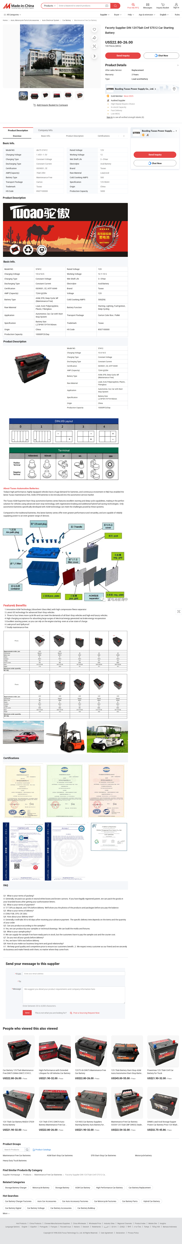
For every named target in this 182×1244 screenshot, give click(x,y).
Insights (163, 1223)
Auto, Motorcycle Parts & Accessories (25, 20)
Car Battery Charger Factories (18, 1201)
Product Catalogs (43, 1149)
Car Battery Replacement (140, 1187)
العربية (106, 1226)
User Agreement (107, 1233)
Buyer (116, 14)
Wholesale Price (95, 1223)
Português (44, 1226)
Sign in (176, 7)
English (24, 1226)
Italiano (77, 1226)
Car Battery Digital (13, 1208)
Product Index (140, 1223)
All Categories (13, 14)
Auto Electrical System (50, 20)
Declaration (120, 1233)
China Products (35, 1223)
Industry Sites (109, 1223)
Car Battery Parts (129, 1201)
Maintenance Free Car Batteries (17, 1155)
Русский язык (65, 1226)
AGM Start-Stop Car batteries (60, 1155)
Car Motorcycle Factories (105, 1201)
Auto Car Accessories (46, 1201)
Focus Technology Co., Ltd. (72, 1233)
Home (5, 20)
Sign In (110, 117)
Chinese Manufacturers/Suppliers (57, 1223)
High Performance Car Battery (109, 1187)
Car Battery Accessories (61, 1208)
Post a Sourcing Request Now (85, 1012)
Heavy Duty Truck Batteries (15, 1160)
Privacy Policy (133, 1233)
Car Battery (66, 20)
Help (130, 14)
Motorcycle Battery (41, 1187)
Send (27, 1012)
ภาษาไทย (137, 1226)
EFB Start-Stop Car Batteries (103, 1155)
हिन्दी (129, 1226)
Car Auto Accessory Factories (75, 1201)
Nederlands (96, 1226)
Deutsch (86, 1226)
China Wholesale (79, 1223)
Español (33, 1226)
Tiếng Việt (156, 1226)
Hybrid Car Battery (151, 1201)
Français (54, 1226)
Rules (177, 14)
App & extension (146, 14)
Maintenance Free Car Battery (85, 20)
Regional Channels (124, 1223)
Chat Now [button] (163, 55)
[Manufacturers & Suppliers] (18, 6)
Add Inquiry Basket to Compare (52, 105)
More (5, 1213)
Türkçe (146, 1226)
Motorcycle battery (143, 1155)
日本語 (122, 1226)
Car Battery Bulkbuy (86, 1208)
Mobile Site (152, 1223)
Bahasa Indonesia (170, 1226)
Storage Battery (62, 1187)
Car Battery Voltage (36, 1208)
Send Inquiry (123, 55)
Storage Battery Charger (16, 1187)
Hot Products (21, 1223)
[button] (118, 135)
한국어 (114, 1226)
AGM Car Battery (82, 1187)
